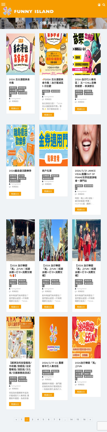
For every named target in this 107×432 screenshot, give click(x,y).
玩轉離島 (20, 90)
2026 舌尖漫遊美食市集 (19, 81)
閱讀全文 (15, 108)
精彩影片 (13, 283)
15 (78, 419)
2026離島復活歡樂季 (20, 170)
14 (71, 419)
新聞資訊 (13, 88)
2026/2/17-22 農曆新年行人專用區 (52, 364)
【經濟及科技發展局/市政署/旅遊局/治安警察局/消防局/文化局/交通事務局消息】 (20, 367)
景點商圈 (22, 88)
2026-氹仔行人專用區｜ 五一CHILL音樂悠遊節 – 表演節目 (85, 83)
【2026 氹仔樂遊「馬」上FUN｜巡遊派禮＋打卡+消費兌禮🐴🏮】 (20, 270)
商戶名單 (47, 170)
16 (84, 419)
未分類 (12, 90)
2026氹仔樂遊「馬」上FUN (86, 364)
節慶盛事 (13, 93)
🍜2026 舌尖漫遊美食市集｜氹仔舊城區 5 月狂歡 (52, 83)
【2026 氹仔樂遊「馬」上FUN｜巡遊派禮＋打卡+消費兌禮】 (52, 270)
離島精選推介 (18, 94)
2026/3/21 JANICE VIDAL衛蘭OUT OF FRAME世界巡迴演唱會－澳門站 (86, 175)
